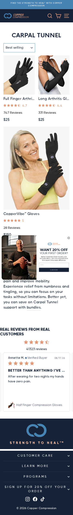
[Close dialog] (69, 238)
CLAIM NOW (54, 270)
